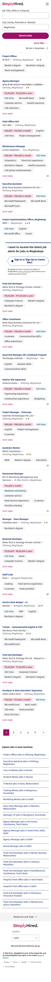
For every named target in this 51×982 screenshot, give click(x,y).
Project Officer (9, 56)
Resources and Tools (24, 917)
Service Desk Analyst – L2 (15, 602)
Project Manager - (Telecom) (16, 412)
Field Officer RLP (10, 121)
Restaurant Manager (12, 473)
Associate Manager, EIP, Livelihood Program (24, 355)
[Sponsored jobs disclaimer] (47, 48)
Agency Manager (10, 81)
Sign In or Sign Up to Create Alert (29, 261)
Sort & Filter (39, 43)
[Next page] (44, 732)
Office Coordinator (11, 319)
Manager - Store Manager (15, 519)
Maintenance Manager (13, 146)
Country (16, 931)
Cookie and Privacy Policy (17, 274)
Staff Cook (7, 574)
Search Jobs (25, 35)
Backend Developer (12, 539)
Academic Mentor (11, 448)
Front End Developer (12, 283)
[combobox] (25, 15)
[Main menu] (47, 4)
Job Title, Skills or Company (15, 10)
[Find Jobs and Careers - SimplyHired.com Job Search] (13, 4)
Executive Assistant (12, 184)
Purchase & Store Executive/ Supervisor (22, 690)
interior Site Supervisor (14, 379)
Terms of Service (24, 271)
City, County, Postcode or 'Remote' (19, 22)
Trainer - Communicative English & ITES (22, 627)
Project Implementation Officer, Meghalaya (24, 219)
